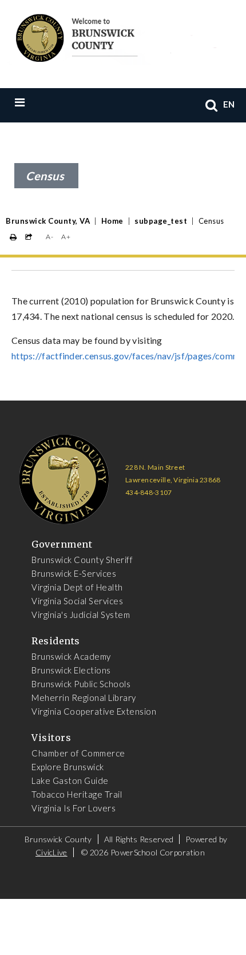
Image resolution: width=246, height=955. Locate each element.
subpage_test (160, 220)
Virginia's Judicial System (80, 614)
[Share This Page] (29, 237)
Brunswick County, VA (48, 220)
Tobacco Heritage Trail (76, 794)
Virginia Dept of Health (77, 587)
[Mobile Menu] (43, 102)
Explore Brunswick (67, 767)
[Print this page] (13, 237)
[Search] (211, 105)
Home (112, 220)
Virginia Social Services (77, 601)
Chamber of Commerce (78, 753)
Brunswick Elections (71, 670)
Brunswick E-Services (73, 573)
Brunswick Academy (71, 656)
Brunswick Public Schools (80, 684)
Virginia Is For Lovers (73, 808)
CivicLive (51, 852)
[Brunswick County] (114, 36)
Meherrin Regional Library (83, 697)
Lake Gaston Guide (70, 780)
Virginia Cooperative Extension (93, 711)
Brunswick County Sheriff (82, 559)
